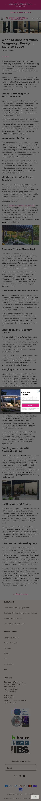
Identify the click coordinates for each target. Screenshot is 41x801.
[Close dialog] (38, 391)
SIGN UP (30, 405)
